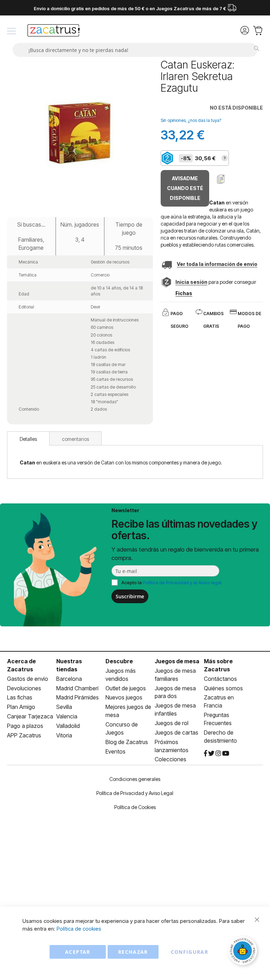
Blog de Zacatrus (126, 741)
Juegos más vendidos (120, 674)
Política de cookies (79, 928)
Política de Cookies (135, 807)
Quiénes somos (223, 688)
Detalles (28, 439)
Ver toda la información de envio (217, 264)
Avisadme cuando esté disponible (185, 188)
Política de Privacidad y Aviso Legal (134, 793)
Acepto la (171, 582)
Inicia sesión (191, 282)
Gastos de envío (27, 678)
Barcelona (69, 678)
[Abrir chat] (243, 951)
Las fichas (19, 697)
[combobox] (135, 50)
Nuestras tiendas (69, 665)
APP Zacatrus (24, 735)
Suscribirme (130, 596)
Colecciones (170, 759)
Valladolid (68, 725)
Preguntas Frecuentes (218, 718)
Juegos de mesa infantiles (175, 709)
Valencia (66, 716)
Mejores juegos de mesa (128, 710)
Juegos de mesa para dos (175, 692)
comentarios (75, 439)
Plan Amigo (21, 706)
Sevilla (64, 706)
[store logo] (54, 31)
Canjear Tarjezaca (30, 716)
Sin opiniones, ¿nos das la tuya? (191, 120)
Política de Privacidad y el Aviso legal (182, 582)
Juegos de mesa (177, 661)
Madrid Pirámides (77, 697)
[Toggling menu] (11, 31)
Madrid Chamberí (77, 688)
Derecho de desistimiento (220, 736)
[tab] (28, 438)
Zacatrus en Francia (219, 701)
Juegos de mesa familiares (175, 674)
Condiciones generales (134, 779)
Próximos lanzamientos (171, 746)
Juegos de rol (171, 722)
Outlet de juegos (125, 688)
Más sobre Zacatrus (218, 665)
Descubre (119, 661)
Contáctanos (220, 678)
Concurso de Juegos (121, 728)
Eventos (115, 751)
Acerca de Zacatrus (21, 665)
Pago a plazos (25, 725)
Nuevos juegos (123, 697)
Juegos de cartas (176, 732)
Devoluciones (24, 688)
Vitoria (64, 735)
